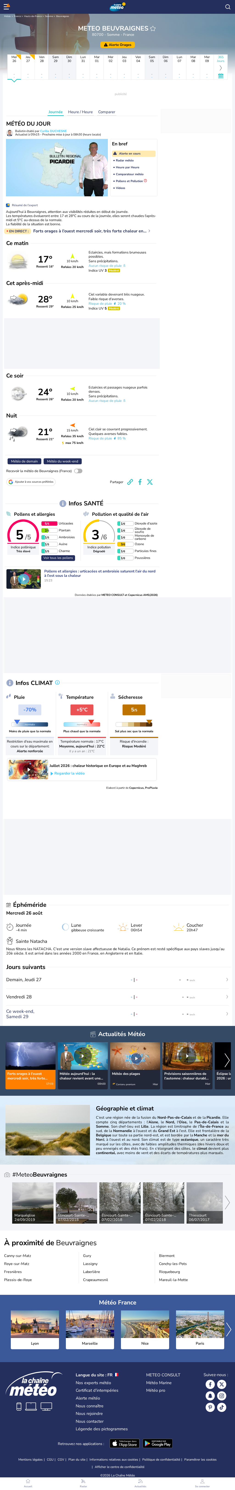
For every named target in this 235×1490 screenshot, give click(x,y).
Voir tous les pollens (58, 558)
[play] (23, 579)
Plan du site (76, 1459)
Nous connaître (90, 1406)
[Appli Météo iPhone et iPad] (125, 1444)
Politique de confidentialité (161, 1459)
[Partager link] (130, 482)
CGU (50, 1459)
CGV (61, 1459)
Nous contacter (90, 1421)
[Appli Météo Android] (158, 1444)
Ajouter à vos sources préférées (34, 482)
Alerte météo (88, 1398)
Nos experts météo (93, 1383)
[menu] (7, 7)
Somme (49, 16)
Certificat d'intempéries (97, 1390)
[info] (57, 683)
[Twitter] (221, 1384)
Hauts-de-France (33, 16)
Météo (7, 16)
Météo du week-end (62, 461)
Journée (56, 112)
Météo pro (155, 1390)
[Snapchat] (210, 1395)
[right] (227, 1061)
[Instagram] (221, 1395)
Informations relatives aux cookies (114, 1459)
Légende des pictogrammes (102, 1429)
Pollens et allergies (34, 514)
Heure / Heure (80, 112)
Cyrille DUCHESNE (53, 131)
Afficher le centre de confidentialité (119, 1467)
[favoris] (152, 28)
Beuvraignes (62, 16)
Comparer (106, 112)
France (17, 16)
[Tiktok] (221, 1407)
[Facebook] (210, 1384)
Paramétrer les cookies (200, 1460)
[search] (228, 7)
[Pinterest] (210, 1407)
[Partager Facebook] (140, 482)
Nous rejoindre (89, 1413)
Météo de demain (24, 461)
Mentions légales (30, 1459)
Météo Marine (159, 1383)
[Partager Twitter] (150, 482)
